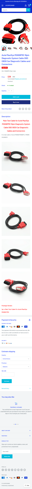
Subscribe (7, 456)
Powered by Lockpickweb (8, 485)
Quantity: (4, 90)
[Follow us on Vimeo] (18, 470)
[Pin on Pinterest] (23, 109)
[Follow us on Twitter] (6, 470)
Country (4, 355)
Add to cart (16, 97)
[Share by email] (29, 109)
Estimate (6, 381)
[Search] (28, 10)
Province (4, 363)
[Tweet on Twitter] (26, 109)
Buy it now (16, 102)
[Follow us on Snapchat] (24, 470)
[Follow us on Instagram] (9, 470)
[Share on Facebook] (20, 109)
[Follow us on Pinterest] (12, 470)
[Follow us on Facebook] (3, 470)
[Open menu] (2, 5)
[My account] (26, 5)
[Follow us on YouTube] (15, 470)
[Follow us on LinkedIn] (21, 470)
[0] (29, 5)
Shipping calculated (20, 79)
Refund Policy (5, 388)
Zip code (4, 371)
